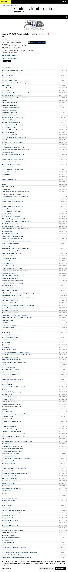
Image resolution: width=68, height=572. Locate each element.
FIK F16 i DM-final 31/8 (7, 342)
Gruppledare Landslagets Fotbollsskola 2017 (13, 436)
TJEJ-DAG (4, 503)
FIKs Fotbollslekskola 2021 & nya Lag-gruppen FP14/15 (16, 248)
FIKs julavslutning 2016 (7, 471)
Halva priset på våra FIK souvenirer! (10, 453)
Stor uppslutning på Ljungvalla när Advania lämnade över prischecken (19, 552)
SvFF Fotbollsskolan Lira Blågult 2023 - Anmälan (14, 162)
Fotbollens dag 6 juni (7, 394)
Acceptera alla (60, 568)
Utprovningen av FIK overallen (9, 456)
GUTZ (3, 424)
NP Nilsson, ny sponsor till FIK (9, 80)
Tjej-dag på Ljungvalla (7, 505)
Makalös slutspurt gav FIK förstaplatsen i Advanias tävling (16, 557)
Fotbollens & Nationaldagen (9, 199)
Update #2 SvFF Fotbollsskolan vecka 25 (12, 201)
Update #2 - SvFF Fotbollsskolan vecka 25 (12, 159)
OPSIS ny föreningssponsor (9, 127)
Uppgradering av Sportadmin (9, 112)
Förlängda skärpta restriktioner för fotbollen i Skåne (15, 270)
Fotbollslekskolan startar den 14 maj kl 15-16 (13, 433)
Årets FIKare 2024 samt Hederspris (10, 107)
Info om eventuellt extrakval (9, 476)
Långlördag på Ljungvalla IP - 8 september (12, 379)
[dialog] (34, 565)
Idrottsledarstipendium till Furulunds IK (11, 488)
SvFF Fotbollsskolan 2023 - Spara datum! (12, 169)
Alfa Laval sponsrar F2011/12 (9, 134)
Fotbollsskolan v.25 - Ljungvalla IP (10, 310)
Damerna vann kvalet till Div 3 (9, 532)
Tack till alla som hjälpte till (8, 535)
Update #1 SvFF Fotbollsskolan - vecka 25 (12, 130)
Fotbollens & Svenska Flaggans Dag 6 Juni (13, 154)
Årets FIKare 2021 (6, 214)
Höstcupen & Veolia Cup (8, 518)
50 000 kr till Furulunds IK (8, 483)
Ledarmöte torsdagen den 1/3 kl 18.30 (11, 404)
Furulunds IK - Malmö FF (8, 186)
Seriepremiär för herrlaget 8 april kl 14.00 (12, 446)
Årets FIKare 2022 (6, 174)
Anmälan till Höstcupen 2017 (9, 426)
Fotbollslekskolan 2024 (8, 132)
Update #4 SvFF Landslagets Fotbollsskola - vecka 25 (15, 92)
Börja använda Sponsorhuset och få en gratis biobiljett (16, 352)
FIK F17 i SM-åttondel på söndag (10, 337)
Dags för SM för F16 (7, 377)
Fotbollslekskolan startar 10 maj (10, 520)
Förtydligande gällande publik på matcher (12, 280)
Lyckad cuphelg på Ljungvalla (9, 498)
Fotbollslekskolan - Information (10, 285)
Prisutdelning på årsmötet (8, 463)
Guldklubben (5, 139)
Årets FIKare (5, 322)
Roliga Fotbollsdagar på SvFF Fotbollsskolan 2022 (15, 196)
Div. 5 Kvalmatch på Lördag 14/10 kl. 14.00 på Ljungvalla (16, 414)
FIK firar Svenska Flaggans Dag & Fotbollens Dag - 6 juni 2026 (17, 70)
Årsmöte (4, 144)
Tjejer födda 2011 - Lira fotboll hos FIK (11, 369)
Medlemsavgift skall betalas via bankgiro (12, 448)
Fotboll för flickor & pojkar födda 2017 (12, 164)
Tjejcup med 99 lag (6, 345)
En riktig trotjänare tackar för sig (10, 525)
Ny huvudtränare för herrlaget (9, 105)
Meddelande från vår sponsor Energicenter (13, 223)
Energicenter (5, 184)
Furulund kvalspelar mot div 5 (9, 478)
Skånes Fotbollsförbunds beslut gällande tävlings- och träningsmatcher (20, 293)
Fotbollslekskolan (6, 508)
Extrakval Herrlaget (6, 181)
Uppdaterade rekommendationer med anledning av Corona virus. (18, 298)
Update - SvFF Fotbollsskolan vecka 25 (12, 238)
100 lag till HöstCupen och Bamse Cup (11, 537)
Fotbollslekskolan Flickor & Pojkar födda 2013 (13, 387)
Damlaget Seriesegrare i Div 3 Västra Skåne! (13, 147)
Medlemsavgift (5, 485)
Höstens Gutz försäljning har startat (11, 480)
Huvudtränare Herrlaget (8, 152)
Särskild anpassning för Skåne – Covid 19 (12, 268)
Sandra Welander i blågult (8, 327)
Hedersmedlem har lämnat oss (9, 102)
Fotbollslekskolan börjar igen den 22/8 (12, 226)
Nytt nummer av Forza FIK (8, 515)
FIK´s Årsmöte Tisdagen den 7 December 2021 (14, 218)
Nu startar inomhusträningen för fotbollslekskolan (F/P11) (16, 473)
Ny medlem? (5, 100)
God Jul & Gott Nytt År (7, 320)
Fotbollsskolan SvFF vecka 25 (9, 256)
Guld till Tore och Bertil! (7, 347)
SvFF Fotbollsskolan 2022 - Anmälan (11, 211)
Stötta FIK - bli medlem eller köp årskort (12, 555)
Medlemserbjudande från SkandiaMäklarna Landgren (15, 330)
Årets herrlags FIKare (7, 261)
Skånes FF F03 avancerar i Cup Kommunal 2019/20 (14, 315)
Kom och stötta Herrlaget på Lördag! (11, 396)
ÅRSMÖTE (4, 409)
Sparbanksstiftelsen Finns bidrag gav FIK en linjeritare (15, 191)
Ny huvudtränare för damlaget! (9, 110)
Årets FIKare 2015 (6, 490)
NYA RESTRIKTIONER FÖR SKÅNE (10, 275)
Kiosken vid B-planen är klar (9, 542)
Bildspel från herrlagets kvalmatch (10, 278)
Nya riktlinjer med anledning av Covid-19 (12, 253)
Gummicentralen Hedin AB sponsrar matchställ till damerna (17, 458)
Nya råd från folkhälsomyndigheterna (11, 295)
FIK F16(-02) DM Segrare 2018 (9, 382)
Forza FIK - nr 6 (5, 527)
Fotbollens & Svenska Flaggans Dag (11, 122)
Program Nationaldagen (8, 88)
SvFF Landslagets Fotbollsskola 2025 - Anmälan (14, 97)
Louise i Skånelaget (7, 550)
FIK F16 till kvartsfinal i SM (8, 372)
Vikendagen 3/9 (6, 189)
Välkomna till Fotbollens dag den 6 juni (12, 431)
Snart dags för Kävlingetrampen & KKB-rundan (13, 510)
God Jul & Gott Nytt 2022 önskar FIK (11, 216)
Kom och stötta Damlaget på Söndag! (11, 391)
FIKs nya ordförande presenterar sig (11, 312)
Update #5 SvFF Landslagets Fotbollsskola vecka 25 (15, 73)
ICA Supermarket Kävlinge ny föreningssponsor (14, 115)
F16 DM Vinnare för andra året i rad (10, 340)
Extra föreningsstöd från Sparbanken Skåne (13, 142)
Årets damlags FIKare (7, 263)
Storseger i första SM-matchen (9, 374)
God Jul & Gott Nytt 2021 (8, 265)
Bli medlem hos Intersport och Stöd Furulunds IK (14, 468)
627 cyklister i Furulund (7, 540)
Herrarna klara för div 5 (7, 411)
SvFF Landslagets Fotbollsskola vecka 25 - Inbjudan (15, 83)
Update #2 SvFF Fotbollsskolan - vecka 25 (12, 125)
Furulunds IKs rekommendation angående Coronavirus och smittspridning (20, 307)
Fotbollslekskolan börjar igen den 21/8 (12, 194)
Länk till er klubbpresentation (9, 55)
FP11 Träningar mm (7, 443)
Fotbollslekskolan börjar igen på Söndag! (12, 283)
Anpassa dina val (6, 568)
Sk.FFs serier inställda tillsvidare (10, 300)
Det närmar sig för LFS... (8, 399)
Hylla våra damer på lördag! (9, 419)
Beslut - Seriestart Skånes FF (9, 303)
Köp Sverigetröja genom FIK (9, 246)
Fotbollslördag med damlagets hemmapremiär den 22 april (17, 441)
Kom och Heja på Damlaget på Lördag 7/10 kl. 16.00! (15, 149)
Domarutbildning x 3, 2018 (8, 401)
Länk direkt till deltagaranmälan (10, 58)
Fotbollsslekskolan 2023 (8, 167)
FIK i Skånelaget (6, 332)
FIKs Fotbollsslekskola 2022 (9, 209)
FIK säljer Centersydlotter (8, 204)
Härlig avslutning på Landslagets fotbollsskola (14, 547)
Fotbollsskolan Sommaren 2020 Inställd (12, 288)
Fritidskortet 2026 (6, 85)
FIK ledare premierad (7, 231)
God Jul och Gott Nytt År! (8, 461)
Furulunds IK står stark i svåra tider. (10, 290)
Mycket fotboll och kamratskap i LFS (11, 513)
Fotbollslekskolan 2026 (8, 78)
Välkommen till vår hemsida (9, 120)
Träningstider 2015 (6, 522)
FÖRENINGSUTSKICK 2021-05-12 (10, 233)
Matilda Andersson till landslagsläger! (11, 359)
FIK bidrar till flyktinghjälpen (9, 500)
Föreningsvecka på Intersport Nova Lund (12, 451)
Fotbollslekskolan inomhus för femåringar (12, 530)
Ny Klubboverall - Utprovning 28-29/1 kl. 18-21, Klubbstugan (17, 317)
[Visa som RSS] (48, 34)
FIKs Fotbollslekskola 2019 (9, 349)
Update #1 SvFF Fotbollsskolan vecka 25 (12, 206)
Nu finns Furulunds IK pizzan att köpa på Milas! (14, 362)
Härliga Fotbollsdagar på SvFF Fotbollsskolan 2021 (15, 228)
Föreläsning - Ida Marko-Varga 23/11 (11, 335)
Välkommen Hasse (6, 438)
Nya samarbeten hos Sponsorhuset (11, 243)
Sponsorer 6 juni (6, 90)
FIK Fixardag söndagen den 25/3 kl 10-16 (12, 406)
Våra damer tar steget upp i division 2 (11, 421)
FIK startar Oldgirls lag (7, 75)
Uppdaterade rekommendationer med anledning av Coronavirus (18, 305)
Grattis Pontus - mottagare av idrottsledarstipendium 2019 (16, 354)
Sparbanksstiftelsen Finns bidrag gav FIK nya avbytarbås (16, 221)
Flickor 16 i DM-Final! (7, 384)
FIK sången (4, 389)
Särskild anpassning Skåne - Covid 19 (11, 258)
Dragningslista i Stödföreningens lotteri (12, 429)
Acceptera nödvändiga (46, 568)
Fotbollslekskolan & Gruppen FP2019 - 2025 (13, 95)
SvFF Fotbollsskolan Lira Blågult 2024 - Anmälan (14, 137)
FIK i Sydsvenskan (6, 545)
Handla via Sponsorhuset (8, 367)
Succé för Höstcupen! (7, 416)
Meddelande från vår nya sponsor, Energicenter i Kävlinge (16, 241)
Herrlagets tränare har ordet (9, 172)
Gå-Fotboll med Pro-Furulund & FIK (10, 157)
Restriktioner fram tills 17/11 (9, 273)
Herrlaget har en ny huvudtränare (10, 325)
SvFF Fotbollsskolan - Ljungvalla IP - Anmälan (13, 251)
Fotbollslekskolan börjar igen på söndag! (12, 117)
